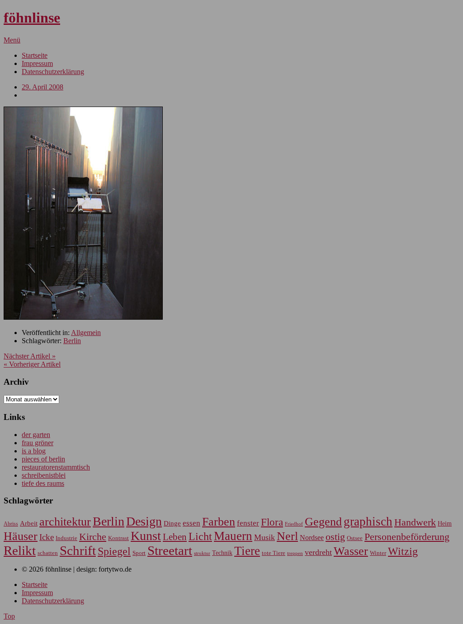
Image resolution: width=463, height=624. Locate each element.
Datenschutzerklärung (53, 71)
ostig (335, 536)
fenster (248, 523)
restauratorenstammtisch (56, 467)
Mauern (233, 536)
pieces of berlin (43, 459)
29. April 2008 (42, 87)
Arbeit (29, 523)
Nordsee (312, 537)
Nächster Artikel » (30, 356)
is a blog (34, 451)
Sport (139, 552)
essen (191, 523)
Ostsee (355, 538)
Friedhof (294, 523)
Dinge (172, 523)
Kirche (92, 536)
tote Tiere (273, 552)
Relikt (20, 550)
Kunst (146, 536)
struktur (202, 553)
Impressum (37, 63)
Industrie (66, 538)
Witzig (403, 551)
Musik (264, 537)
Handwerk (415, 522)
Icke (46, 537)
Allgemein (86, 332)
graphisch (368, 521)
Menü (12, 40)
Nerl (287, 536)
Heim (445, 523)
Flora (272, 522)
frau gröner (37, 443)
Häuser (21, 536)
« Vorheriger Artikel (32, 364)
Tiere (247, 551)
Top (9, 616)
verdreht (318, 552)
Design (144, 521)
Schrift (78, 550)
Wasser (351, 551)
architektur (65, 521)
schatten (48, 553)
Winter (378, 553)
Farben (218, 521)
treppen (295, 553)
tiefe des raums (43, 483)
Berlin (72, 341)
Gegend (323, 521)
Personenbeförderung (406, 536)
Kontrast (118, 538)
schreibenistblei (44, 475)
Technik (222, 552)
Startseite (34, 55)
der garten (36, 434)
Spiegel (114, 551)
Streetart (169, 550)
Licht (200, 536)
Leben (175, 536)
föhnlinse (32, 17)
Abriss (11, 524)
